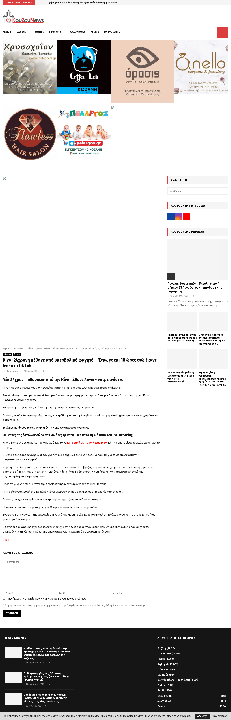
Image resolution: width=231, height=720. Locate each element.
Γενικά (95, 32)
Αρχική (7, 32)
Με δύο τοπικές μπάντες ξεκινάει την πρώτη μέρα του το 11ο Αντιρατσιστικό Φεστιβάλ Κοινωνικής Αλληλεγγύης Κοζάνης (46, 653)
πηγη (6, 539)
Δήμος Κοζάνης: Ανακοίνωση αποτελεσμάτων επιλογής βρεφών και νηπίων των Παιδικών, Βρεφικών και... (213, 378)
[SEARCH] (224, 191)
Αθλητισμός (77, 32)
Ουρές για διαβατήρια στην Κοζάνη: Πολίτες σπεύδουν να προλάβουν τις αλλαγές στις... (212, 339)
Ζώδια (161, 685)
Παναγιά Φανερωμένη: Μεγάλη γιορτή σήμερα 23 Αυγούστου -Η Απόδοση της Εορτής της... (194, 287)
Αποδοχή (202, 716)
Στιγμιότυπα (164, 695)
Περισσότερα (219, 716)
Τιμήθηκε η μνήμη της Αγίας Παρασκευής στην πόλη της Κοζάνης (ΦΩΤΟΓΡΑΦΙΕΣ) (182, 337)
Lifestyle (55, 32)
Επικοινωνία (112, 32)
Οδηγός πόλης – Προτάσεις (173, 680)
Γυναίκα (17, 354)
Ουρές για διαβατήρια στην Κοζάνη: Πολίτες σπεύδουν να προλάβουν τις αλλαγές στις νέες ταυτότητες (45, 698)
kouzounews (13, 371)
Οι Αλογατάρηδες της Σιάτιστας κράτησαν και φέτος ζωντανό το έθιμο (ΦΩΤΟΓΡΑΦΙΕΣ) (46, 676)
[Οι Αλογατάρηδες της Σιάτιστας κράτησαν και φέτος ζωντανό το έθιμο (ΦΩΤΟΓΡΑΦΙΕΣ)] (13, 677)
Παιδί (160, 690)
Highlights (163, 664)
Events (39, 32)
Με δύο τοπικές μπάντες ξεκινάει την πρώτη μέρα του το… (79, 2)
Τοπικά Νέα (164, 653)
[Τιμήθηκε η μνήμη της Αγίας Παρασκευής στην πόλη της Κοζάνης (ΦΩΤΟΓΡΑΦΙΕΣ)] (182, 321)
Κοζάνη (21, 32)
